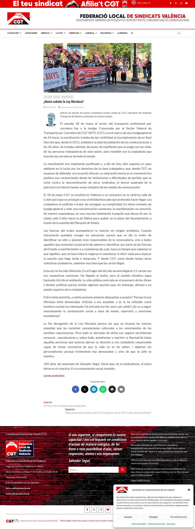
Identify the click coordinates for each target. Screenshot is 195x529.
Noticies (48, 96)
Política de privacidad (156, 523)
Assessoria (31, 33)
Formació (74, 33)
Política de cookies (139, 523)
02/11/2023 (50, 107)
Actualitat (13, 33)
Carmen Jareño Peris (54, 375)
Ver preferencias (178, 516)
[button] (188, 489)
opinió (56, 96)
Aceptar (128, 516)
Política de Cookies (79, 521)
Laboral (89, 33)
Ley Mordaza (66, 107)
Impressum (170, 523)
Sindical (45, 33)
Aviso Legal (65, 520)
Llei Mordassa (78, 107)
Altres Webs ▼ (144, 3)
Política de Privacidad (97, 521)
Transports (67, 96)
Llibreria (122, 33)
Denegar (153, 516)
